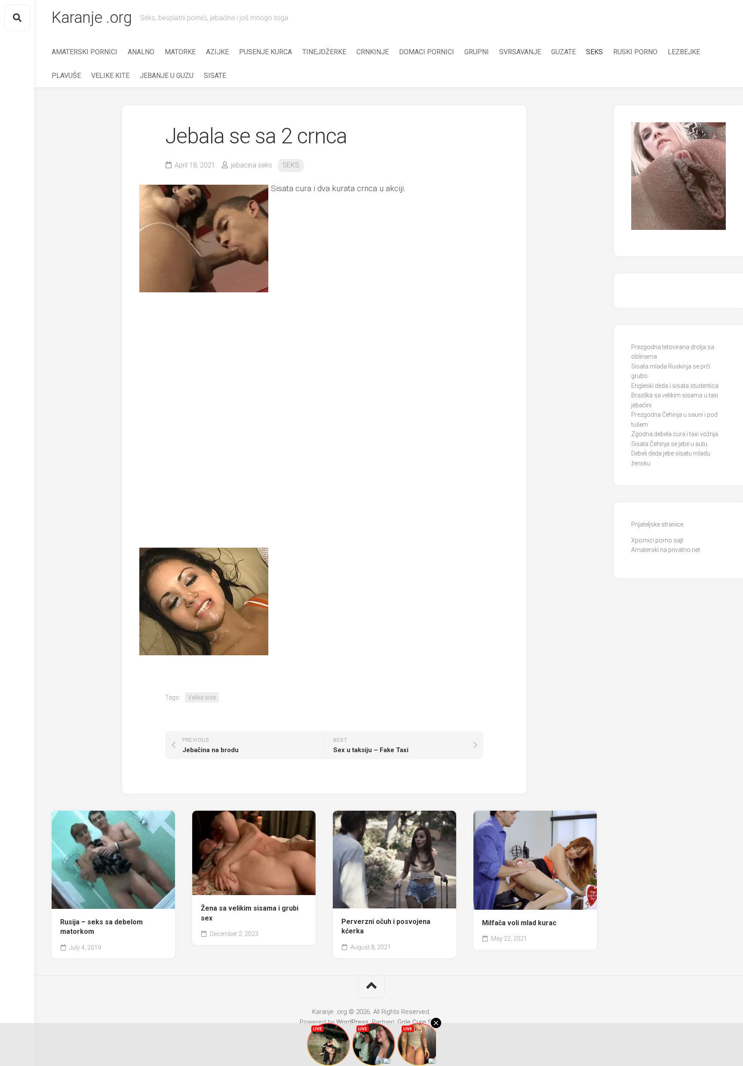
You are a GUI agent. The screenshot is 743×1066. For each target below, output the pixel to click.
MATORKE (180, 52)
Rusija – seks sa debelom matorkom (101, 927)
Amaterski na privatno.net (665, 549)
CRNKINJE (372, 52)
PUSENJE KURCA (265, 52)
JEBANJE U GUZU (166, 75)
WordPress (352, 1022)
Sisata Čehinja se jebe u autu (669, 443)
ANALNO (141, 52)
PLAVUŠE (66, 75)
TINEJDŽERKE (324, 52)
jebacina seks (251, 165)
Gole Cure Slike (419, 1022)
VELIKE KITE (110, 75)
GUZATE (563, 52)
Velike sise (202, 697)
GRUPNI (476, 52)
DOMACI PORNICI (426, 52)
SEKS (594, 52)
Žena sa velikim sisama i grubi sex (249, 913)
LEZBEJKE (684, 52)
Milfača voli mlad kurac (519, 923)
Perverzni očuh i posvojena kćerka (385, 926)
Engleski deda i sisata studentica (674, 385)
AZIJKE (217, 52)
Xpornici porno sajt (657, 540)
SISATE (215, 75)
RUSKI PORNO (635, 52)
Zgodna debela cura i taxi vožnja (674, 434)
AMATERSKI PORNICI (84, 52)
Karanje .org (92, 18)
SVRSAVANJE (520, 52)
